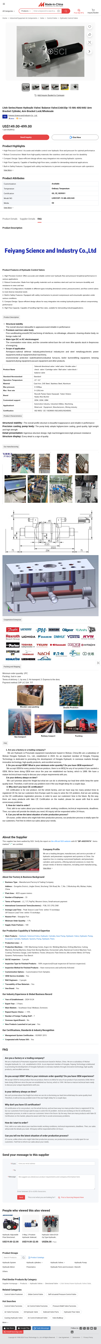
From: (14, 1163)
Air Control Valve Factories (37, 1306)
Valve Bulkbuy (57, 1318)
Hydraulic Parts (48, 939)
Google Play (24, 1328)
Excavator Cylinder (12, 939)
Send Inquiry (26, 137)
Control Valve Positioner (13, 1294)
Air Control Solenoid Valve (37, 1318)
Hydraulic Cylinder (48, 936)
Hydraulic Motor (8, 1267)
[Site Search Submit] (66, 11)
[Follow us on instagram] (88, 1328)
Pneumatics (31, 1267)
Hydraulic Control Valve (69, 18)
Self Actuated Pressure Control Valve (62, 1294)
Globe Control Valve (35, 1294)
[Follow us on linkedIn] (72, 1332)
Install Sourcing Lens (14, 1332)
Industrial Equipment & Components (23, 18)
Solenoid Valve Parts (51, 1312)
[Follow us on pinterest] (95, 1328)
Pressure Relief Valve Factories (64, 1306)
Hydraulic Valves (56, 1262)
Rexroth (78, 1267)
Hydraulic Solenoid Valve (29, 936)
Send (21, 1197)
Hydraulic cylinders (33, 1262)
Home (4, 18)
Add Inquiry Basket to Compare (50, 95)
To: (15, 1170)
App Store (9, 1328)
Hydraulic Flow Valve (72, 1312)
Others (5, 1271)
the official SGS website (61, 841)
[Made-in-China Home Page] (50, 4)
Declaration (76, 1337)
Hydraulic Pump (86, 936)
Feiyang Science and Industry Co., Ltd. (22, 115)
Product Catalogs (37, 1257)
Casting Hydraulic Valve (13, 1318)
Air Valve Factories (11, 1312)
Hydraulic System (28, 939)
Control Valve (52, 18)
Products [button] (24, 11)
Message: (12, 1177)
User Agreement (64, 1337)
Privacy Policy (88, 1337)
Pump (38, 939)
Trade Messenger (41, 1328)
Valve (42, 18)
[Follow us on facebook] (81, 1328)
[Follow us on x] (84, 1328)
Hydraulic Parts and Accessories (62, 1267)
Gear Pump (60, 936)
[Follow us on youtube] (91, 1328)
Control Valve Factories (13, 1306)
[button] (3, 3)
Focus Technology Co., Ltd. (33, 1337)
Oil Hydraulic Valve (31, 1312)
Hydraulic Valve (72, 936)
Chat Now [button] (76, 137)
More (4, 1322)
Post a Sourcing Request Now (71, 1197)
